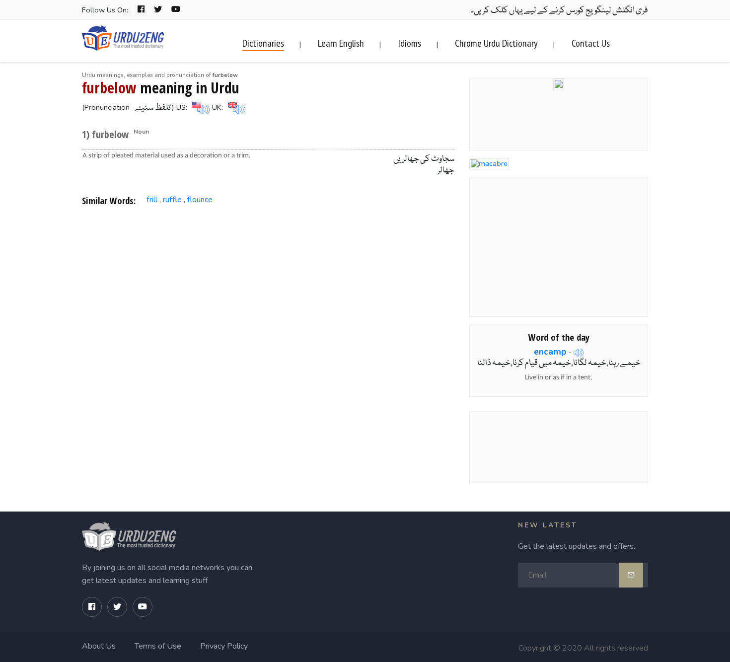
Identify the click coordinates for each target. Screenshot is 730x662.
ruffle (172, 199)
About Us (99, 646)
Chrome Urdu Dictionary (496, 43)
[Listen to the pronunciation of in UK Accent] (235, 107)
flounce (200, 199)
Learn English (341, 43)
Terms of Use (158, 646)
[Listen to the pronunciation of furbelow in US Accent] (199, 107)
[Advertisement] (268, 294)
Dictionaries (263, 43)
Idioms (409, 43)
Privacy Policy (224, 646)
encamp (550, 352)
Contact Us (591, 43)
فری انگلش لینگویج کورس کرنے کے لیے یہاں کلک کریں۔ (559, 10)
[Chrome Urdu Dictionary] (558, 83)
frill (151, 199)
